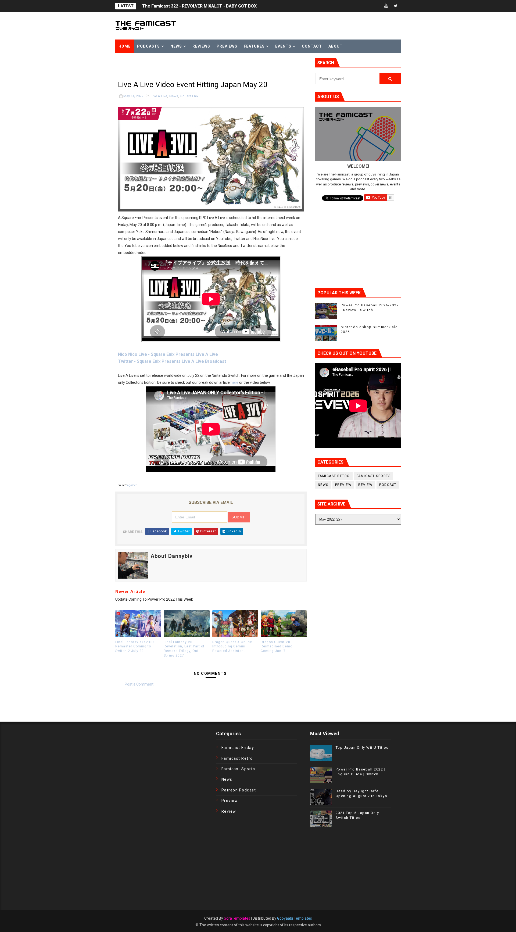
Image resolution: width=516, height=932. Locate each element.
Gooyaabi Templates (294, 918)
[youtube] (386, 6)
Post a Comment (139, 684)
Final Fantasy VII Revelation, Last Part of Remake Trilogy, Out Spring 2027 (184, 648)
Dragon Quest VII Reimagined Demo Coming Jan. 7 (276, 646)
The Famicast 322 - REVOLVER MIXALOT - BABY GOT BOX (199, 6)
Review (365, 485)
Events (283, 46)
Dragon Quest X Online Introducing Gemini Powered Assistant (232, 646)
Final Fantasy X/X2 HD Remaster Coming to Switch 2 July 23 (134, 646)
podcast (388, 485)
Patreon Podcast (238, 790)
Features (254, 46)
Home (125, 46)
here (234, 382)
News (176, 46)
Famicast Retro (334, 476)
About (335, 46)
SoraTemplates (237, 918)
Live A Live (159, 96)
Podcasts (148, 46)
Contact (312, 46)
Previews (227, 46)
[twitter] (396, 6)
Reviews (201, 46)
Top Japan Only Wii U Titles (362, 747)
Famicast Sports (374, 476)
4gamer (132, 485)
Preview (343, 485)
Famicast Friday (237, 747)
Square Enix (189, 96)
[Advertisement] (178, 66)
